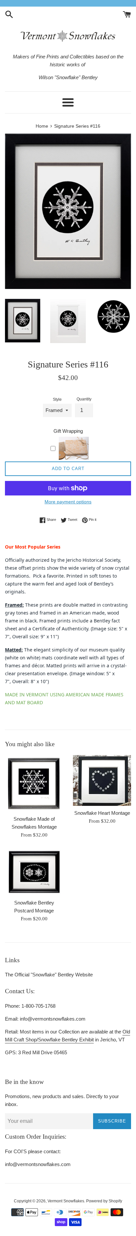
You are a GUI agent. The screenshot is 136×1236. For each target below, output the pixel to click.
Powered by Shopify (104, 1201)
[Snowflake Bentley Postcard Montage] (34, 872)
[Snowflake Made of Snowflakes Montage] (34, 783)
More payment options (68, 501)
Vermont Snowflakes (66, 1201)
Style (57, 399)
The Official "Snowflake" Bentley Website (49, 974)
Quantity (84, 399)
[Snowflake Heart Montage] (102, 780)
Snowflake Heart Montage (102, 813)
